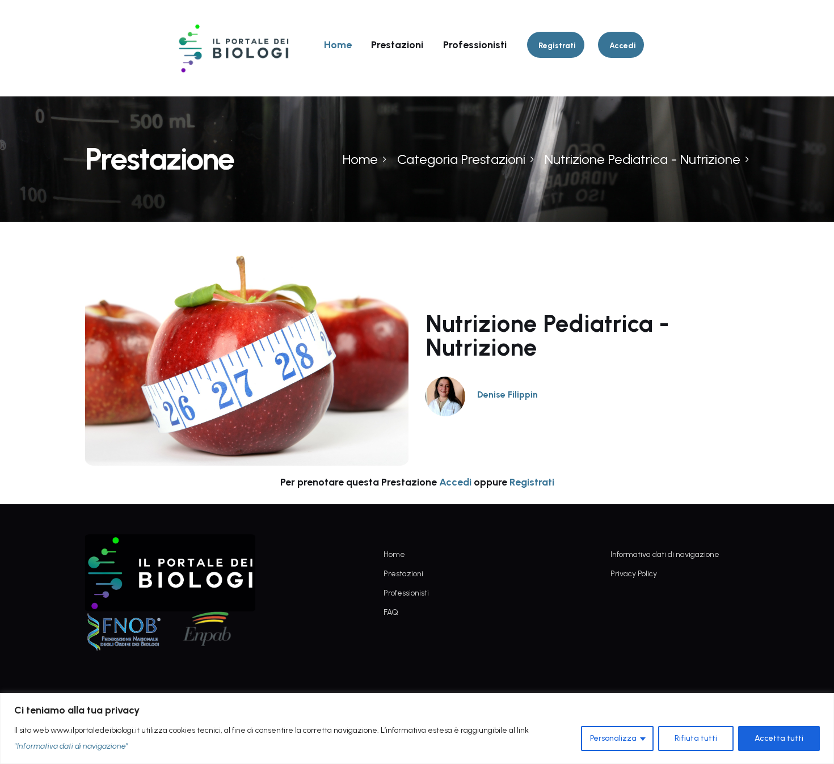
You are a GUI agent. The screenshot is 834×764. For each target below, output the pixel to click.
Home (338, 45)
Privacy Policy (633, 574)
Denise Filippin (507, 394)
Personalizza (613, 738)
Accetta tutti (779, 738)
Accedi (455, 482)
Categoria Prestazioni (461, 159)
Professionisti (475, 45)
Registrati (531, 482)
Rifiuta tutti (696, 738)
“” (71, 746)
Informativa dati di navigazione (664, 554)
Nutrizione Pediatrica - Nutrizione (642, 159)
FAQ (391, 612)
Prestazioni (397, 45)
